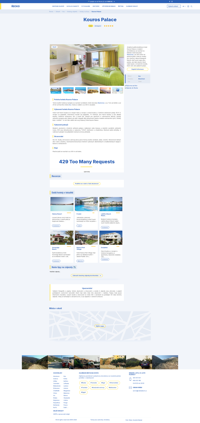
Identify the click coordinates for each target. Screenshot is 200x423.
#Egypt (83, 392)
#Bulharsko (112, 387)
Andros (55, 379)
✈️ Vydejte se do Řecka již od (100, 1)
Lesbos (66, 386)
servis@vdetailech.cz (140, 391)
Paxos (66, 405)
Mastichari (101, 103)
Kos (63, 11)
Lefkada (66, 383)
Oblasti (58, 11)
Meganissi (67, 391)
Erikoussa (56, 388)
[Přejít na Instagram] (172, 1)
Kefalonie (56, 405)
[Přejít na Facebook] (169, 1)
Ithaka (55, 398)
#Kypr (103, 383)
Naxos (66, 395)
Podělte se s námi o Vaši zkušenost (87, 183)
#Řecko (83, 383)
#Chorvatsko (114, 383)
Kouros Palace (96, 11)
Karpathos (56, 402)
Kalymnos (56, 400)
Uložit (54, 47)
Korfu (55, 407)
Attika (55, 381)
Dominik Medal (137, 420)
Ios (54, 395)
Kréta (65, 379)
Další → (66, 407)
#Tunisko (84, 387)
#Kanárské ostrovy (98, 387)
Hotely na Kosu (84, 11)
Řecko (51, 11)
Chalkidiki (56, 391)
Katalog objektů (72, 11)
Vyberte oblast (173, 6)
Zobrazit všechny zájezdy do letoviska (86, 275)
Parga (65, 402)
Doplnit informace (138, 69)
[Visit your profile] (188, 6)
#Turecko (93, 383)
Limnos (66, 388)
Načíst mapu (100, 326)
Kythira (66, 381)
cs (183, 6)
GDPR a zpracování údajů (61, 414)
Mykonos (66, 393)
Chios (55, 393)
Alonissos (56, 376)
